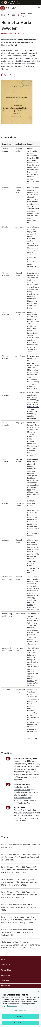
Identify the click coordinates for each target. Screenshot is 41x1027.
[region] (20, 1007)
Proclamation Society (22, 797)
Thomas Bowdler (21, 810)
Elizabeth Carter (33, 407)
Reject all (20, 1016)
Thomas (4, 69)
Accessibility (5, 965)
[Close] (38, 991)
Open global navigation (2, 2)
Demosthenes (33, 248)
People (14, 15)
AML (34, 503)
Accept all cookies (20, 1023)
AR (37, 400)
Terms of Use (6, 970)
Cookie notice (12, 1006)
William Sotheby (33, 609)
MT (35, 425)
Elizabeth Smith (33, 213)
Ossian (29, 586)
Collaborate (5, 986)
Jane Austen (33, 623)
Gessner (30, 605)
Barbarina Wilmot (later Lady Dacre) (32, 452)
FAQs (3, 959)
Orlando (11, 8)
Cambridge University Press (12, 2)
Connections (8, 144)
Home (3, 15)
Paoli (29, 512)
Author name (21, 144)
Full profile (8, 75)
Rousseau (30, 681)
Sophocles (31, 250)
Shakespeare (24, 61)
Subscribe (5, 980)
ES (31, 542)
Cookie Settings (20, 1010)
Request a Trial (6, 975)
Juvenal (30, 252)
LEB (28, 347)
